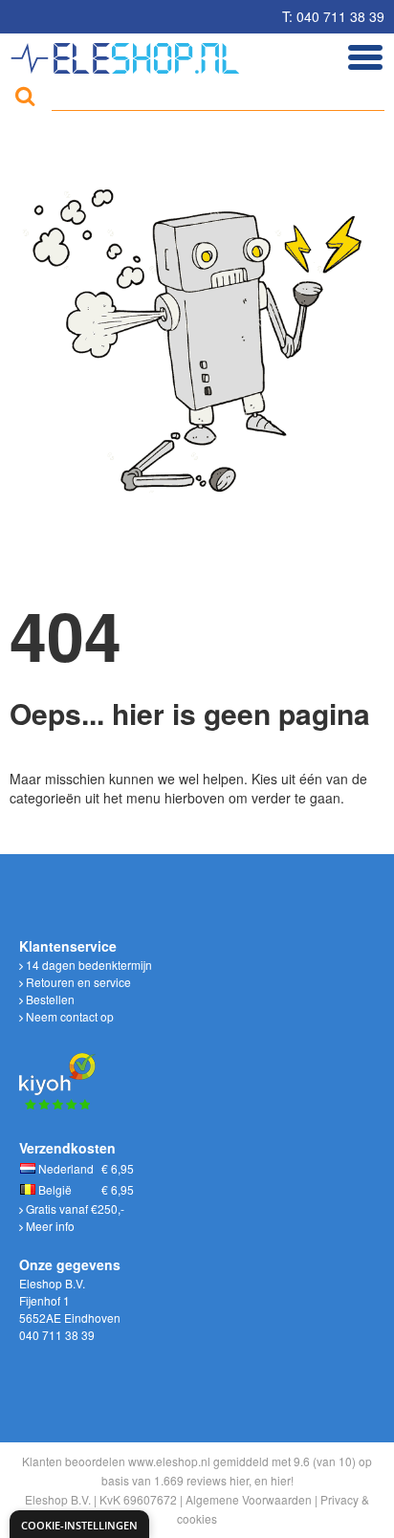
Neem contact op (68, 1016)
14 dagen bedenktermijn (87, 964)
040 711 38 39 (57, 1335)
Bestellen (49, 999)
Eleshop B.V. (58, 1499)
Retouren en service (77, 982)
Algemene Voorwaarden (249, 1499)
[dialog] (79, 1524)
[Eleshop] (128, 53)
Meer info (49, 1226)
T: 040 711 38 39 (333, 16)
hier (239, 1480)
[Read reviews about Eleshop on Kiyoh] (57, 1070)
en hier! (274, 1480)
